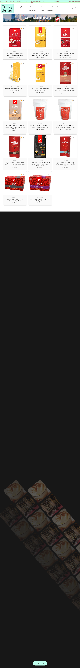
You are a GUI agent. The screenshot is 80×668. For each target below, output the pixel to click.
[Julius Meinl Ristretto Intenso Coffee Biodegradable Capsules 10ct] (15, 146)
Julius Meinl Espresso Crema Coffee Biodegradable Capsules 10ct (65, 90)
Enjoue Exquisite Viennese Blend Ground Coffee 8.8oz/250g (40, 126)
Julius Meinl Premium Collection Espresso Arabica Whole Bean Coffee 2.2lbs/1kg (40, 164)
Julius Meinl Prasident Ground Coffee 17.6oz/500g (65, 54)
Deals (52, 1)
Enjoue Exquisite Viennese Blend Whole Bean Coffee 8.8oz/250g (65, 126)
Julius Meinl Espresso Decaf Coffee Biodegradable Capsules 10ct (65, 164)
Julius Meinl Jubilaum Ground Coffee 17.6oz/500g (40, 89)
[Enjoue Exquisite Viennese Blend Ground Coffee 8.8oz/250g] (40, 109)
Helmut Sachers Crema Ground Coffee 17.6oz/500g (14, 89)
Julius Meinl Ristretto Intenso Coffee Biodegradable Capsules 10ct (15, 164)
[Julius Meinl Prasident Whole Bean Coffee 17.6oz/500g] (15, 37)
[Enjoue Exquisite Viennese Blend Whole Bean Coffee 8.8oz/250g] (65, 109)
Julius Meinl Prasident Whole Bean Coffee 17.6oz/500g (15, 54)
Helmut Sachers (15, 86)
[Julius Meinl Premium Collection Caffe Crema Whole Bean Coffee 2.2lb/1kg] (15, 109)
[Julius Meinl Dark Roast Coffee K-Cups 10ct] (40, 183)
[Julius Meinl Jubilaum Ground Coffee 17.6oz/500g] (40, 73)
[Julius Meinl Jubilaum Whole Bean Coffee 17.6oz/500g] (40, 37)
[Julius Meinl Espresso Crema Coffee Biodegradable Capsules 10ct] (65, 73)
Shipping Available (33, 1)
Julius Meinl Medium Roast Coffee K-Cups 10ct (15, 200)
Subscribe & (69, 1)
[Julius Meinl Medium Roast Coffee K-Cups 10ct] (15, 183)
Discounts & (11, 1)
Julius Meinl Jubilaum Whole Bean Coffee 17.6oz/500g (40, 54)
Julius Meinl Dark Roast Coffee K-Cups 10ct (40, 200)
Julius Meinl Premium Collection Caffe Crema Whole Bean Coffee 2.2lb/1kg (15, 127)
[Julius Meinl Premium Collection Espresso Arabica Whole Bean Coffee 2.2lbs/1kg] (40, 146)
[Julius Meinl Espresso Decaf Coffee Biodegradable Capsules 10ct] (65, 146)
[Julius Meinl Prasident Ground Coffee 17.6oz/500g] (65, 37)
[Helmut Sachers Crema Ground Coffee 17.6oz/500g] (15, 73)
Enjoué (40, 123)
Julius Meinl (15, 51)
